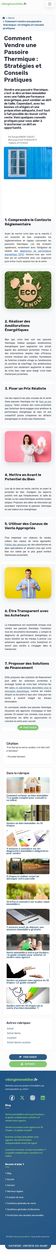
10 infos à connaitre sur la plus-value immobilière (28, 903)
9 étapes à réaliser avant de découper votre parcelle (22, 877)
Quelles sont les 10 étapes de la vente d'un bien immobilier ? (24, 1007)
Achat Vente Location (19, 1042)
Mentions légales (14, 1191)
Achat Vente (14, 1033)
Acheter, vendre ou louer (28, 1245)
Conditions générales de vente (21, 1203)
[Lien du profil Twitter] (22, 1098)
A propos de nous (15, 1197)
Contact (10, 1185)
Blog (8, 1173)
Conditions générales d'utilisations (23, 1209)
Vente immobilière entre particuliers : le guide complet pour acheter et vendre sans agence (27, 955)
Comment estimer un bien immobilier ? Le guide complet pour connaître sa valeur (27, 797)
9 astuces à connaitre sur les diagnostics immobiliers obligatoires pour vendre (27, 851)
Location (12, 1037)
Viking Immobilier (21, 1236)
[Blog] (4, 18)
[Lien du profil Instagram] (32, 1098)
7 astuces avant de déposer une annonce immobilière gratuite (25, 928)
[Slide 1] (47, 212)
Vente (11, 18)
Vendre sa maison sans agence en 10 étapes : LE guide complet (27, 981)
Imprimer (29, 1064)
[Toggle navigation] (50, 4)
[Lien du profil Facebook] (12, 1098)
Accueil (10, 1179)
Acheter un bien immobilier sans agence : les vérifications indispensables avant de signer (22, 1140)
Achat (10, 1028)
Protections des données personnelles (25, 1215)
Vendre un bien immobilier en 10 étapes (24, 824)
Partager (30, 727)
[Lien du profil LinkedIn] (42, 1098)
